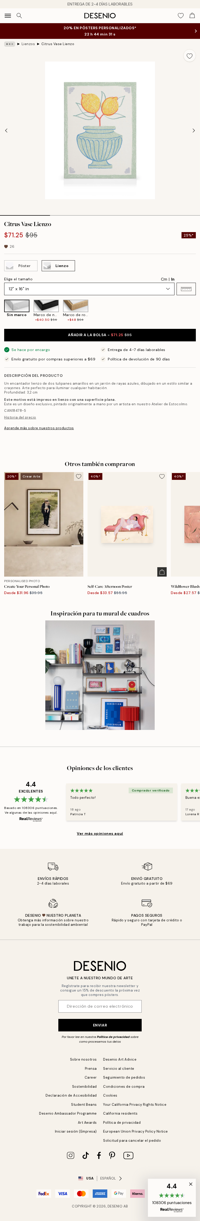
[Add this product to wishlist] (189, 55)
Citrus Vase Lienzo (57, 44)
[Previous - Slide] (6, 130)
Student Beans (84, 1104)
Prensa (91, 1068)
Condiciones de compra (124, 1086)
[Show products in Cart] (192, 15)
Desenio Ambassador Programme (68, 1113)
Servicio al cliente (118, 1068)
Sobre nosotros (83, 1059)
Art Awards (87, 1122)
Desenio (115, 1206)
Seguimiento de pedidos (124, 1077)
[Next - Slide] (194, 130)
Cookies (110, 1095)
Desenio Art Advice (119, 1059)
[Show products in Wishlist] (180, 15)
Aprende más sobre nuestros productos (39, 428)
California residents (120, 1113)
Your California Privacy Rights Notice (134, 1104)
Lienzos (28, 44)
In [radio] (172, 279)
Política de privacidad (113, 1037)
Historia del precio (20, 417)
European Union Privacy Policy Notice (135, 1131)
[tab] (25, 213)
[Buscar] (19, 15)
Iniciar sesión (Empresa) (76, 1131)
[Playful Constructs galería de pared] (100, 675)
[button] (186, 289)
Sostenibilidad (84, 1086)
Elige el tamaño (18, 279)
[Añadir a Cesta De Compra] (162, 572)
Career (91, 1077)
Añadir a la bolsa (100, 335)
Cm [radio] (164, 279)
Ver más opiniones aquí (100, 833)
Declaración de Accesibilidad (71, 1095)
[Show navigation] (8, 15)
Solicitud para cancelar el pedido (132, 1140)
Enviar (100, 1025)
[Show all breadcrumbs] (9, 44)
